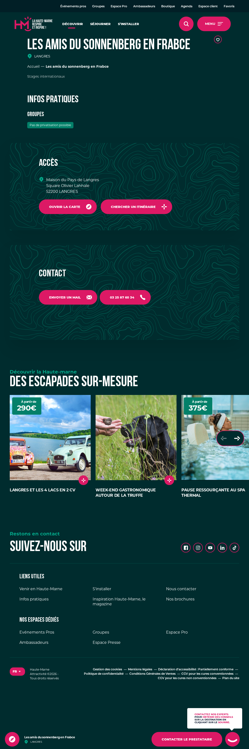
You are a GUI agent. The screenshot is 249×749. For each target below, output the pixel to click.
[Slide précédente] (223, 438)
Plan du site (230, 678)
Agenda (186, 6)
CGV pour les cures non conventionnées (187, 678)
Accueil (33, 66)
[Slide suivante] (237, 438)
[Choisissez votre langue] (17, 671)
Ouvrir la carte (64, 207)
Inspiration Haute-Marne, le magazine (119, 601)
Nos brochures (180, 599)
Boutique (168, 6)
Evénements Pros (36, 632)
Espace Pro (119, 6)
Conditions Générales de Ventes (152, 674)
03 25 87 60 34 (122, 297)
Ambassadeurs (144, 6)
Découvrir (72, 24)
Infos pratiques (34, 599)
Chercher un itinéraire (133, 207)
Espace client (208, 6)
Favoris (229, 6)
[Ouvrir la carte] (12, 739)
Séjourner (100, 24)
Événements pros (73, 6)
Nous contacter (181, 589)
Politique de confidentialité (104, 674)
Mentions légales (140, 669)
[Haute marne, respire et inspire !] (34, 24)
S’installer (128, 24)
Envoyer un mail (65, 297)
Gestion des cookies (107, 669)
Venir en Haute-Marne (40, 589)
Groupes (98, 6)
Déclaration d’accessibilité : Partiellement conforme (195, 669)
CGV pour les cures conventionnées (207, 674)
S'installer (102, 589)
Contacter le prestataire (187, 739)
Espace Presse (107, 642)
